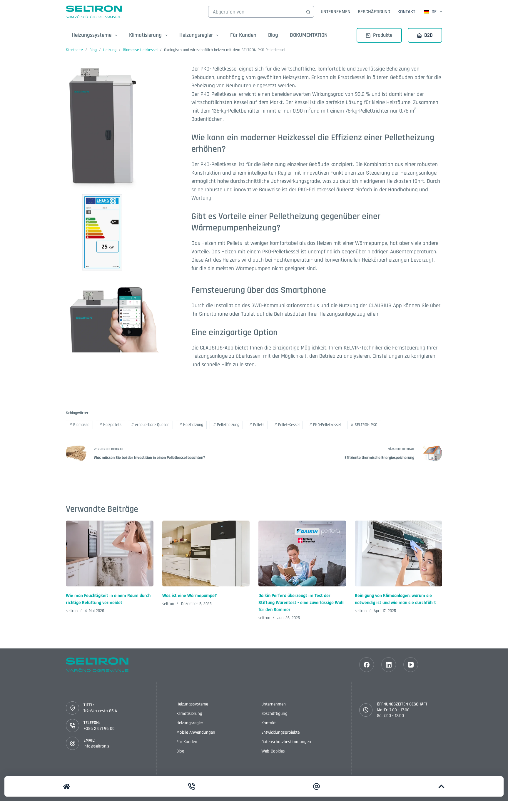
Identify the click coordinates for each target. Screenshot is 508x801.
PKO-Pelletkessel (325, 424)
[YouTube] (410, 664)
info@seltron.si (96, 746)
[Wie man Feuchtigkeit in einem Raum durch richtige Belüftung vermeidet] (109, 553)
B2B (428, 35)
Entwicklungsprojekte (280, 732)
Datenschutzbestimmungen (286, 742)
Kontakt (406, 12)
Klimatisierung (189, 713)
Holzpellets (110, 424)
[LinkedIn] (388, 664)
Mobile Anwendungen (195, 732)
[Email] (316, 786)
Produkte (382, 35)
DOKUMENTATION (308, 35)
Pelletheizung (226, 424)
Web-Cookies (273, 751)
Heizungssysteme (192, 704)
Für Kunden (243, 35)
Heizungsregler (189, 723)
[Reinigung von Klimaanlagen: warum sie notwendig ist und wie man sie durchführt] (398, 553)
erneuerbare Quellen (150, 424)
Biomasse (79, 424)
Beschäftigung (374, 12)
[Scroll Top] (441, 786)
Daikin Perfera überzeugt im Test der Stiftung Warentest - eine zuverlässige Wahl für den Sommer (301, 603)
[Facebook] (366, 664)
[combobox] (255, 12)
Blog (273, 35)
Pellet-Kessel (287, 424)
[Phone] (191, 786)
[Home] (66, 786)
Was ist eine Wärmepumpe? (189, 596)
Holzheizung (191, 424)
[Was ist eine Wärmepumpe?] (206, 553)
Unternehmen (335, 12)
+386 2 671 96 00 (99, 728)
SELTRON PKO (364, 424)
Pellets (256, 424)
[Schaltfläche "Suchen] (308, 11)
